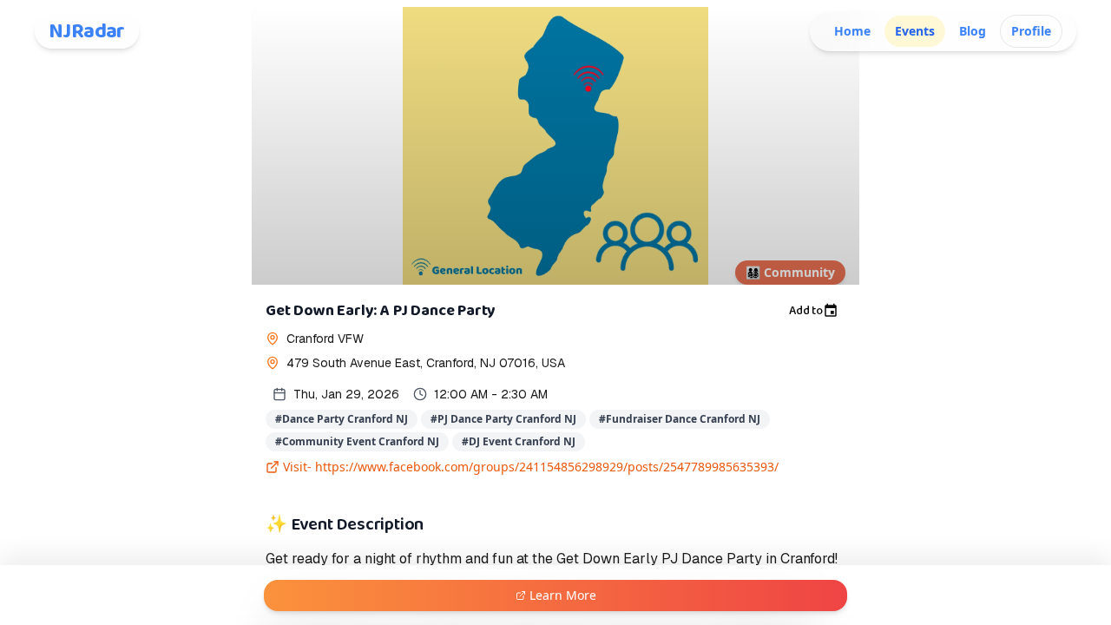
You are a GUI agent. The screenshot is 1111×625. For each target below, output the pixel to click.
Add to (806, 310)
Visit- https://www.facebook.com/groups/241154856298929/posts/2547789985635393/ (531, 466)
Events (915, 31)
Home (852, 31)
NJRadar (87, 31)
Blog (972, 31)
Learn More (562, 595)
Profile (1031, 31)
